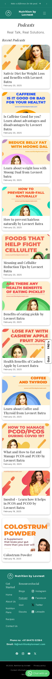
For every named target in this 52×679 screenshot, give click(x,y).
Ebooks (23, 611)
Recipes (10, 619)
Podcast (23, 598)
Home (9, 594)
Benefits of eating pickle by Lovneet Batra (24, 316)
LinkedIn (40, 611)
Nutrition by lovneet (22, 666)
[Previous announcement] (5, 4)
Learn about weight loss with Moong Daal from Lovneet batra (25, 172)
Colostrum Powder (18, 555)
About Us (11, 601)
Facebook (41, 598)
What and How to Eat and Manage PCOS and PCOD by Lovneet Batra (24, 456)
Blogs (22, 591)
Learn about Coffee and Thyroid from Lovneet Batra (25, 411)
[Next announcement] (46, 4)
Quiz (48, 359)
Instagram (41, 591)
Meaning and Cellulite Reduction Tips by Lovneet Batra (23, 267)
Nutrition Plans (10, 610)
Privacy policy (40, 666)
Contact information (19, 670)
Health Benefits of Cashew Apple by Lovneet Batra (23, 363)
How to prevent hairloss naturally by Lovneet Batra (23, 221)
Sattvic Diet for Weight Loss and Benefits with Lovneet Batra (24, 77)
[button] (44, 13)
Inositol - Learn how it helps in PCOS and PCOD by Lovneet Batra (25, 503)
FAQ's (48, 345)
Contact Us (12, 626)
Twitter (39, 604)
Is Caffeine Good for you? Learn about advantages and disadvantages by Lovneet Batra (25, 122)
